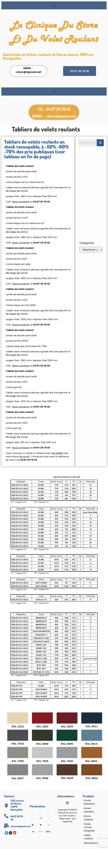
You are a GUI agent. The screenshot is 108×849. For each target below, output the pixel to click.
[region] (37, 825)
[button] (54, 5)
